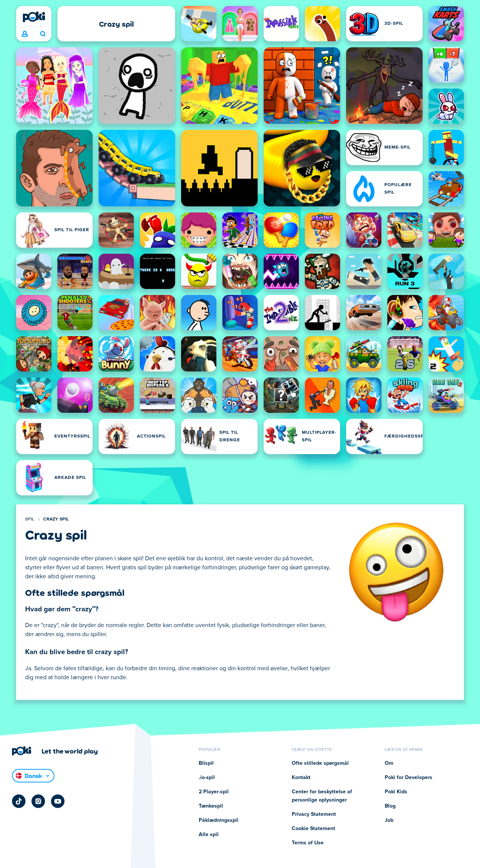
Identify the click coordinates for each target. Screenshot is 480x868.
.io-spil (207, 777)
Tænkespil (211, 806)
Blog (390, 806)
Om (389, 763)
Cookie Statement (313, 828)
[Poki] (33, 17)
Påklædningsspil (218, 820)
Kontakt (301, 777)
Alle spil (209, 834)
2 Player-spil (214, 791)
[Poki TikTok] (19, 801)
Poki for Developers (408, 777)
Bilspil (206, 763)
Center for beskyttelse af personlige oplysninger (322, 796)
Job (389, 820)
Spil (29, 519)
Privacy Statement (314, 814)
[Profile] (24, 34)
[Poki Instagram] (38, 801)
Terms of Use (308, 842)
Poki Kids (396, 791)
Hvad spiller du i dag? (42, 34)
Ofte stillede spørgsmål (320, 763)
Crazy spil (56, 519)
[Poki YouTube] (57, 801)
